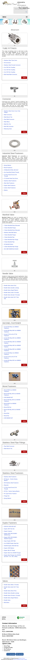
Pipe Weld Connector (9, 119)
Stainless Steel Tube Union (10, 60)
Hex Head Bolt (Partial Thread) (11, 172)
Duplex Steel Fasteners (9, 185)
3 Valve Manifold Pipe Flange (11, 246)
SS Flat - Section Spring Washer (12, 491)
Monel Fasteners (8, 167)
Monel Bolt (6, 413)
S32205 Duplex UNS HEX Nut (11, 545)
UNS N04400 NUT (8, 397)
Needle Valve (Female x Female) (12, 595)
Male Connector (8, 114)
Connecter (6, 99)
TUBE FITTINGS (9, 48)
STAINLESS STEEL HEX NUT (11, 170)
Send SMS (21, 654)
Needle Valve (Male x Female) (11, 584)
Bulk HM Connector (8, 126)
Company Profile (8, 647)
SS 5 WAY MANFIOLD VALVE (11, 249)
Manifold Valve (8, 215)
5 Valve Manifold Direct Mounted (12, 230)
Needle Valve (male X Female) (11, 292)
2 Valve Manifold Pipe (9, 237)
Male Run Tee (7, 124)
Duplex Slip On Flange (9, 550)
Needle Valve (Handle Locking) (11, 593)
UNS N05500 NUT (8, 418)
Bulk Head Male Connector (10, 74)
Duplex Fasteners (9, 523)
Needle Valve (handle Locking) (11, 287)
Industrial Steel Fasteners (12, 153)
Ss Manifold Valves (8, 244)
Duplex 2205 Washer (9, 548)
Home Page (7, 646)
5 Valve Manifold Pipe (9, 241)
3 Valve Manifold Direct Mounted (12, 225)
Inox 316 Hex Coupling (9, 69)
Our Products (7, 649)
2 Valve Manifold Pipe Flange (11, 239)
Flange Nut (6, 496)
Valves (5, 581)
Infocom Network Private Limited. (20, 659)
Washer (6, 190)
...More (24, 77)
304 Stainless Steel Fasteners (11, 482)
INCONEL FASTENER (11, 323)
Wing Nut (6, 485)
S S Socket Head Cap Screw (11, 178)
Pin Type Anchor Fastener (10, 493)
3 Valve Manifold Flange (10, 227)
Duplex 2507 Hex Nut (9, 528)
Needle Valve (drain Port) (10, 285)
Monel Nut (6, 415)
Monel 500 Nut (7, 407)
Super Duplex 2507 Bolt (10, 541)
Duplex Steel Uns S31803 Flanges (12, 552)
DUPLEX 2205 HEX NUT (10, 526)
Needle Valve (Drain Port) (10, 590)
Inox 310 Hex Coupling (9, 72)
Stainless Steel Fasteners (10, 180)
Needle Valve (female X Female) (12, 294)
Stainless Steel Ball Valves (10, 232)
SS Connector (7, 62)
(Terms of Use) (22, 658)
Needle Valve (7, 273)
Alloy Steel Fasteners (9, 183)
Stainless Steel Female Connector (12, 65)
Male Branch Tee (8, 117)
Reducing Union (8, 128)
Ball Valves (6, 602)
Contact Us (7, 650)
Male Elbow (7, 121)
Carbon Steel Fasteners (10, 187)
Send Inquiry (12, 654)
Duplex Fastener (8, 531)
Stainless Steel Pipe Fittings (13, 442)
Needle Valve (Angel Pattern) (11, 290)
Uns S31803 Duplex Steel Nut (11, 543)
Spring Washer (7, 165)
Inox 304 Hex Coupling (9, 67)
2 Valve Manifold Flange (10, 234)
